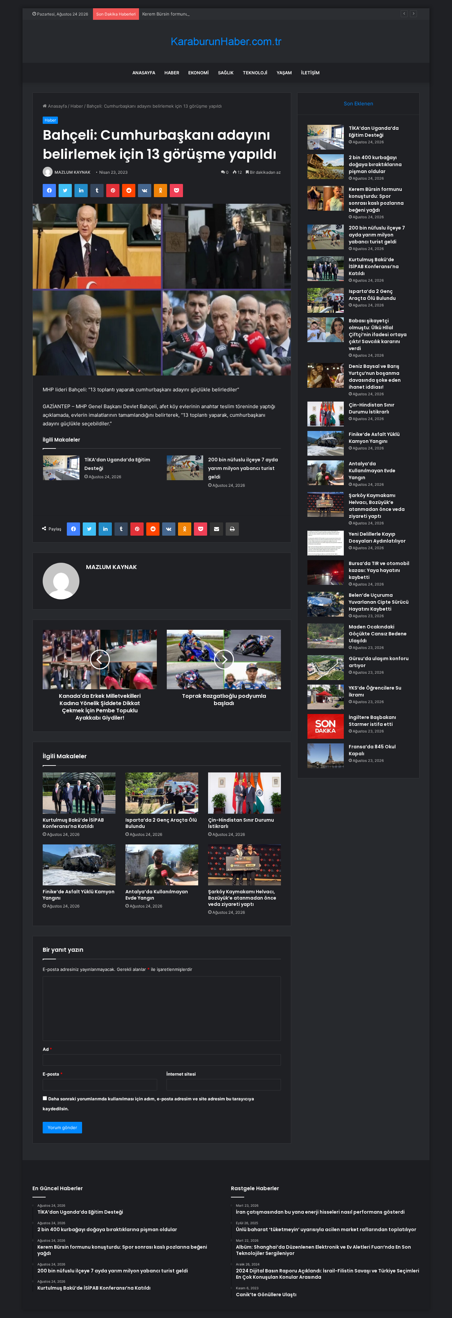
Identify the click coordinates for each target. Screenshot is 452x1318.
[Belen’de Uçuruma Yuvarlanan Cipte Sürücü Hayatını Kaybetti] (325, 604)
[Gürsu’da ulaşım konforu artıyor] (325, 667)
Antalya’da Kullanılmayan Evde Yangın (156, 894)
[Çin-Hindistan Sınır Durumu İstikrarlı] (244, 792)
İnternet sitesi (181, 1074)
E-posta (53, 1074)
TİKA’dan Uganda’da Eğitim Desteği (374, 131)
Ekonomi (198, 72)
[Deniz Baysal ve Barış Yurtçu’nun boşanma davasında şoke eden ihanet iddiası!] (325, 375)
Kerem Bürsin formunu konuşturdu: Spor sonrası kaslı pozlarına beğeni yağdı (221, 14)
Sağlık (226, 72)
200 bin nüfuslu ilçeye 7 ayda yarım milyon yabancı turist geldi (243, 468)
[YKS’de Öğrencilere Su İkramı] (325, 697)
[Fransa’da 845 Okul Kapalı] (325, 755)
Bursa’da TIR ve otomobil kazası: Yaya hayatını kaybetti (379, 570)
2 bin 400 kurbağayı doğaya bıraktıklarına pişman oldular (375, 164)
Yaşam (284, 72)
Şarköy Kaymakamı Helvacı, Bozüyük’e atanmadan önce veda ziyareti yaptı (242, 898)
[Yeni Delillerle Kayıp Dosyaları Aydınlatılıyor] (325, 543)
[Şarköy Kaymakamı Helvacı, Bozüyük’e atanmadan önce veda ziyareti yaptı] (244, 864)
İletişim (310, 72)
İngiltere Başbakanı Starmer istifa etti (372, 721)
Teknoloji (255, 72)
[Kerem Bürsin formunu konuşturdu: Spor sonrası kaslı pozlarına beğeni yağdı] (325, 198)
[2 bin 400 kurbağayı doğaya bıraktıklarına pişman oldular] (325, 166)
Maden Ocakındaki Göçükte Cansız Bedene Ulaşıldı (378, 633)
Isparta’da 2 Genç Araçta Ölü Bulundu (161, 823)
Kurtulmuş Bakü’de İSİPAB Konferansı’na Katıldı (73, 823)
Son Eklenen (358, 103)
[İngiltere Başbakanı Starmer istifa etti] (325, 726)
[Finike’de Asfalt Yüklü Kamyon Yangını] (79, 864)
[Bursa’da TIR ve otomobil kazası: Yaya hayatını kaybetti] (325, 572)
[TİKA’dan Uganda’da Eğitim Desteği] (61, 467)
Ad (47, 1049)
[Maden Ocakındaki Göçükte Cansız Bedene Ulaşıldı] (325, 635)
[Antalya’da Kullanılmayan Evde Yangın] (161, 864)
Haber (171, 72)
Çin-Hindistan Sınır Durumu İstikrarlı (241, 823)
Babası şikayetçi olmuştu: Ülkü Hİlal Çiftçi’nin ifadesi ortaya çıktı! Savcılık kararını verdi (378, 334)
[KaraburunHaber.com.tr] (226, 41)
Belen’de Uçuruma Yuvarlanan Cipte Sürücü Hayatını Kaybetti (379, 602)
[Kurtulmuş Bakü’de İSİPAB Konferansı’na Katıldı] (79, 792)
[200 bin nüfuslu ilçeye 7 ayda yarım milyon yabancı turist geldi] (185, 467)
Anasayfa (143, 72)
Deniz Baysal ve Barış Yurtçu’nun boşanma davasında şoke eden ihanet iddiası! (375, 376)
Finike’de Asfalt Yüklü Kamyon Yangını (78, 894)
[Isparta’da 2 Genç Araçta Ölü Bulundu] (161, 792)
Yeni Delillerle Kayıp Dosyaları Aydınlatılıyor (377, 537)
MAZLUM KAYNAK (72, 172)
